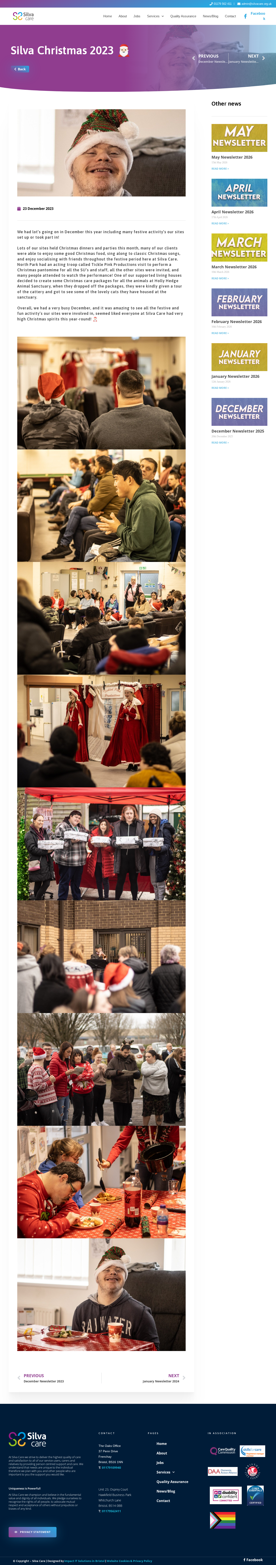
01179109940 (111, 1467)
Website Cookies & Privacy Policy (129, 1561)
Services (153, 16)
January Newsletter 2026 (235, 376)
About (123, 16)
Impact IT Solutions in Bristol (84, 1561)
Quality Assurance (183, 16)
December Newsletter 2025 (238, 431)
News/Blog (210, 16)
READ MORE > (220, 168)
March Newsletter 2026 (234, 266)
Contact (230, 16)
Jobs (136, 16)
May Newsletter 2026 (232, 157)
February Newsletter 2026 (237, 321)
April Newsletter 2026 (233, 211)
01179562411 (111, 1511)
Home (107, 16)
